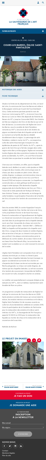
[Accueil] (23, 17)
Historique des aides (12, 90)
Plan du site (6, 455)
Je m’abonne (23, 434)
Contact (5, 451)
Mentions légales (8, 453)
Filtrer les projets (9, 31)
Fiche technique (10, 96)
